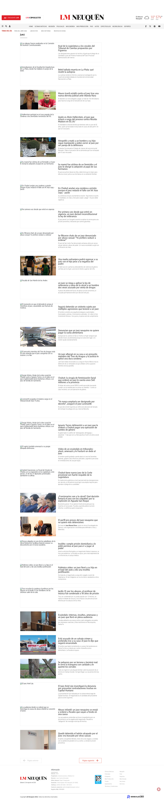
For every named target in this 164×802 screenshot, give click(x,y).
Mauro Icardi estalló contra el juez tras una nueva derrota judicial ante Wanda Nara (78, 94)
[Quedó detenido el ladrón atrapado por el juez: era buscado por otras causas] (38, 740)
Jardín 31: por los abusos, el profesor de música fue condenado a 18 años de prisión (78, 592)
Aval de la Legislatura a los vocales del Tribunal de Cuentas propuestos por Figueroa (76, 48)
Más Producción (82, 26)
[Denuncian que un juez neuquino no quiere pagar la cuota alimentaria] (38, 337)
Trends (106, 781)
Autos (97, 26)
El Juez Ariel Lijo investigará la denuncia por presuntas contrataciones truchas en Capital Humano (77, 688)
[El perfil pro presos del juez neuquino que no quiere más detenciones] (38, 526)
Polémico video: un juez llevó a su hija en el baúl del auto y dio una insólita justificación (77, 569)
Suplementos (108, 784)
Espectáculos (106, 26)
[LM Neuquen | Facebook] (146, 26)
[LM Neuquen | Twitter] (150, 26)
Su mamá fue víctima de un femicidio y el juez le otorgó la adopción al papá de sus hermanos (77, 166)
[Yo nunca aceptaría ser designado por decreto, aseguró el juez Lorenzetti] (38, 408)
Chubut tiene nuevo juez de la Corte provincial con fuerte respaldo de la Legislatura (75, 474)
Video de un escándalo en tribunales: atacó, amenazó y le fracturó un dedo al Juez (77, 451)
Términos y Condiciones (110, 786)
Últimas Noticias (41, 26)
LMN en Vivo (34, 31)
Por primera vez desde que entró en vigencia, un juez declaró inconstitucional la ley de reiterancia (77, 214)
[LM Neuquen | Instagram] (155, 26)
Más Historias (46, 31)
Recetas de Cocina (60, 31)
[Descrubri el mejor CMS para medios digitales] (135, 798)
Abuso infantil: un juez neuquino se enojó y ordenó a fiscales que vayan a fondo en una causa (78, 711)
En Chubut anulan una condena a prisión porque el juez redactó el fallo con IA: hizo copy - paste (78, 190)
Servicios (122, 784)
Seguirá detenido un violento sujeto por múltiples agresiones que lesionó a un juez (78, 307)
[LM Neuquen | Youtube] (159, 26)
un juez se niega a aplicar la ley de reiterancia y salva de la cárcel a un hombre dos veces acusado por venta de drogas (78, 285)
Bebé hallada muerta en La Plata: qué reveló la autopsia (76, 70)
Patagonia (107, 776)
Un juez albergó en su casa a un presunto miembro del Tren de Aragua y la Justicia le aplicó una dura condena (78, 356)
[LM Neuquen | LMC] (33, 17)
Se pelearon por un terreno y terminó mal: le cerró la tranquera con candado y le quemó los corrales (78, 664)
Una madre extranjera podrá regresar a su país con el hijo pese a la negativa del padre (78, 261)
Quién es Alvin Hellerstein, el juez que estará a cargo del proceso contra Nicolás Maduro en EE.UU (77, 119)
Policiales (60, 26)
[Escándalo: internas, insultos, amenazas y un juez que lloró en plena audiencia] (38, 621)
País (91, 26)
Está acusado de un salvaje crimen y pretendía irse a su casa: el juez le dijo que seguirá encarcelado (78, 640)
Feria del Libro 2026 (20, 31)
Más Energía (70, 26)
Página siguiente (88, 760)
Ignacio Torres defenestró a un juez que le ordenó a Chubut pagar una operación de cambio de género (78, 427)
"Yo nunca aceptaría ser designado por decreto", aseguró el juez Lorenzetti (76, 402)
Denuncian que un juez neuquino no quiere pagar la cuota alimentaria (78, 331)
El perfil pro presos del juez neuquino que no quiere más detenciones (78, 521)
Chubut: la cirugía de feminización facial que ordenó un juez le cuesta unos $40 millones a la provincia (77, 380)
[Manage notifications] (159, 789)
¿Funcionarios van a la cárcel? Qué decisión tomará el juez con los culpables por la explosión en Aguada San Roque (78, 498)
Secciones (122, 781)
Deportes (127, 26)
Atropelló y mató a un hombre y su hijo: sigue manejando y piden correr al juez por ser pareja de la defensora (78, 142)
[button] (2, 26)
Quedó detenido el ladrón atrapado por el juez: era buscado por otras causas (78, 734)
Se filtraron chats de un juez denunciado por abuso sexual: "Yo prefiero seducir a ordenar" (77, 237)
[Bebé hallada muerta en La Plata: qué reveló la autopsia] (38, 76)
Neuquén (52, 26)
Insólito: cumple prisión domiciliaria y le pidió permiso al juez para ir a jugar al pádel (77, 546)
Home (31, 26)
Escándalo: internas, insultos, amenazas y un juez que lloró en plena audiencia (78, 615)
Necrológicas (117, 26)
